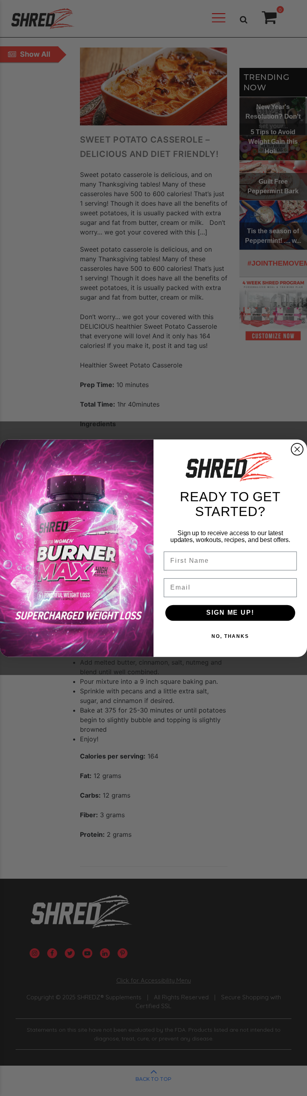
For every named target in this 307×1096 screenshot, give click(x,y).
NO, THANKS (230, 636)
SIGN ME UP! (230, 612)
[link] (230, 467)
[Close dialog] (297, 449)
